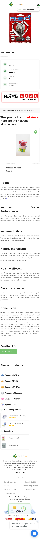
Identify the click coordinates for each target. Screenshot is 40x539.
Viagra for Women (9, 489)
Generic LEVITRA (10, 486)
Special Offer (30, 489)
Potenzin (9, 199)
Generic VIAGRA (10, 482)
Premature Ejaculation (30, 486)
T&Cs (23, 472)
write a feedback (9, 351)
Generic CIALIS (30, 482)
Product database (10, 493)
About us (17, 472)
